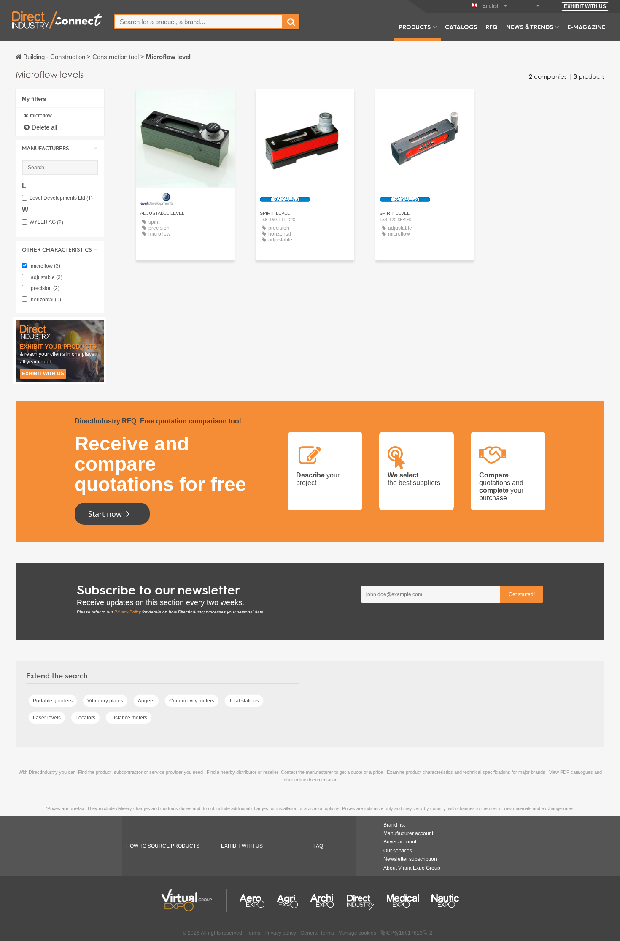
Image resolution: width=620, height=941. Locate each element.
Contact (185, 103)
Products (415, 26)
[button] (60, 148)
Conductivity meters (191, 701)
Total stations (244, 701)
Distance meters (128, 718)
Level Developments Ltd (61, 198)
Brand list (394, 825)
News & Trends (529, 26)
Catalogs (461, 26)
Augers (146, 701)
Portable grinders (53, 701)
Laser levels (47, 718)
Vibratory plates (105, 701)
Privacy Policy (127, 612)
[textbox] (198, 21)
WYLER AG (46, 222)
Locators (85, 718)
